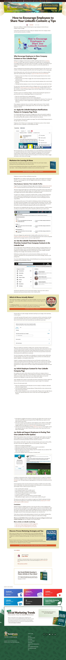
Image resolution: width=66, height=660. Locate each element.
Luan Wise (25, 556)
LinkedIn (18, 550)
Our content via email (31, 637)
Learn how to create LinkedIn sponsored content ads (25, 525)
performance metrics (37, 426)
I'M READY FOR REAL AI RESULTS (32, 308)
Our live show (30, 642)
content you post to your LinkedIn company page (30, 87)
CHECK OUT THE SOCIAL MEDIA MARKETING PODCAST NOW (33, 545)
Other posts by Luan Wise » (23, 563)
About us (29, 636)
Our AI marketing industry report (33, 646)
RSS (28, 649)
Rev (34, 425)
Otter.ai (31, 425)
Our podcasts (30, 639)
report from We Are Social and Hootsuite (40, 73)
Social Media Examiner (14, 7)
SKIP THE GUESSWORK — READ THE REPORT (33, 171)
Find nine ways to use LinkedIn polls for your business (26, 526)
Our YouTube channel (31, 640)
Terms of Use (12, 642)
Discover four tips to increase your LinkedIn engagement (26, 523)
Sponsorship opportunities (32, 648)
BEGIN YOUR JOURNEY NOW (50, 8)
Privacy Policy (17, 642)
